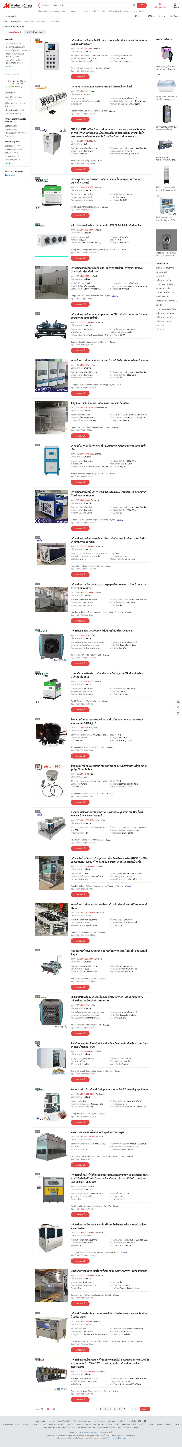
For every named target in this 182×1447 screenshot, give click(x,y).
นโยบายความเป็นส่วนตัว (82, 1421)
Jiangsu (12, 152)
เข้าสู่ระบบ (175, 7)
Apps (161, 16)
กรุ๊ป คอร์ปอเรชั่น (15, 110)
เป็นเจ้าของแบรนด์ (16, 133)
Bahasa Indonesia (172, 1424)
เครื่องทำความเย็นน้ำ (164, 317)
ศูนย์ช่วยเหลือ (41, 1421)
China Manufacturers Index (85, 1427)
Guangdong (13, 149)
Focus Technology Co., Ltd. (93, 1432)
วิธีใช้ (150, 16)
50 (54, 1409)
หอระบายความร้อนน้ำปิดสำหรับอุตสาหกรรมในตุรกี (98, 1132)
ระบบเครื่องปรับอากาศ (61, 11)
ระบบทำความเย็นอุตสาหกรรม (14, 61)
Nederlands (126, 1424)
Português (79, 1424)
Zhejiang (12, 156)
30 (48, 1409)
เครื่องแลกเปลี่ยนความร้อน (167, 300)
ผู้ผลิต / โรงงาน (15, 103)
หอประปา (160, 325)
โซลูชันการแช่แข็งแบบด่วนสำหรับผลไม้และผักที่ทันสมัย (100, 403)
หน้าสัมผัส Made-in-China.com (104, 1421)
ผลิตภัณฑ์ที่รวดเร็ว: (45, 11)
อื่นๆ (9, 106)
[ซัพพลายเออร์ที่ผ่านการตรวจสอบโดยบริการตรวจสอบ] (17, 82)
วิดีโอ (37, 40)
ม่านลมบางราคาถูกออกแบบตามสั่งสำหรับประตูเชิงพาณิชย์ (101, 86)
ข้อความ (51, 1421)
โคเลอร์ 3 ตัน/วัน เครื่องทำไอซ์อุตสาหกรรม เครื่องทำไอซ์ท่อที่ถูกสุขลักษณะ (109, 1089)
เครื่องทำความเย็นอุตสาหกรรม (168, 313)
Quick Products (67, 1427)
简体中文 (26, 1424)
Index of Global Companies (128, 1427)
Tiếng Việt (159, 1424)
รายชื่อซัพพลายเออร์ (35, 32)
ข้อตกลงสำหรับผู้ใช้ (63, 1421)
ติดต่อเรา (11, 175)
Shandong (12, 146)
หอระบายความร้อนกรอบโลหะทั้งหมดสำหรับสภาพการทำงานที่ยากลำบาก (109, 1270)
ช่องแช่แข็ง (86, 11)
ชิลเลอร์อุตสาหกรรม (18, 50)
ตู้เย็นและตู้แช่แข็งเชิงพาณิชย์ (15, 55)
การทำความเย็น (162, 296)
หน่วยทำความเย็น (130, 11)
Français (52, 1424)
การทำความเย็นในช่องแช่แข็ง (168, 309)
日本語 (44, 1424)
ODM (11, 129)
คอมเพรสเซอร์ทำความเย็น (167, 292)
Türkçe (150, 1424)
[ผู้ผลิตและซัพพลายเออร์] (17, 5)
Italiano (88, 1424)
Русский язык (99, 1424)
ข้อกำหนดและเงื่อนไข (115, 1438)
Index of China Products (107, 1427)
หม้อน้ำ (159, 305)
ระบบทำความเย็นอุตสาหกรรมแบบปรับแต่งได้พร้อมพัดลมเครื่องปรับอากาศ (109, 360)
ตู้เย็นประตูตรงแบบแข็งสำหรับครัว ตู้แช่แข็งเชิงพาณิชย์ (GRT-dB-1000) (166, 190)
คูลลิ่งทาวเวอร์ (15, 47)
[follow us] (145, 1421)
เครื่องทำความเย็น (98, 11)
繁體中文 (36, 1424)
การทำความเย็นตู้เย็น (114, 11)
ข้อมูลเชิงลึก (131, 1421)
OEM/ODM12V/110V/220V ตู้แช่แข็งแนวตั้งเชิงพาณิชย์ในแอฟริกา (167, 130)
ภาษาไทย (142, 1424)
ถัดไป (143, 1409)
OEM (11, 126)
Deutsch (70, 1424)
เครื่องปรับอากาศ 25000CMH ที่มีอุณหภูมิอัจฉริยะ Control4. (102, 630)
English (18, 1424)
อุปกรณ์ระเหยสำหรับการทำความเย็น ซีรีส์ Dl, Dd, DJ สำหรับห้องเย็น (106, 225)
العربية (117, 1424)
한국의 (109, 1424)
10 (42, 1409)
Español (61, 1424)
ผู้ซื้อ (136, 16)
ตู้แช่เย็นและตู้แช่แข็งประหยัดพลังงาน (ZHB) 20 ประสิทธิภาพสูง (166, 220)
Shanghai (12, 159)
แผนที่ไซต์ (121, 1421)
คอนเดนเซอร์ (75, 11)
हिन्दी (134, 1424)
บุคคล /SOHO (13, 113)
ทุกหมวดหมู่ (11, 16)
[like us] (139, 1421)
